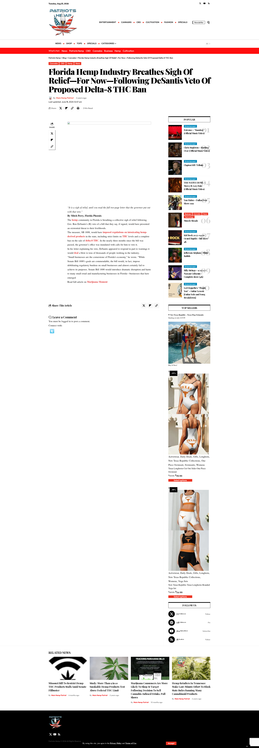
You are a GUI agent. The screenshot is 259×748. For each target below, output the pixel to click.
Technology (189, 217)
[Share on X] (60, 108)
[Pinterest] (189, 622)
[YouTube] (204, 3)
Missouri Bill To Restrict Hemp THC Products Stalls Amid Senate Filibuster (67, 687)
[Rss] (208, 3)
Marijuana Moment (97, 282)
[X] (200, 3)
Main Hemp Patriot (65, 98)
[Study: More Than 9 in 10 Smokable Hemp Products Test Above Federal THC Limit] (109, 668)
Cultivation (128, 50)
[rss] (189, 639)
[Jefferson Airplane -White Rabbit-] (175, 255)
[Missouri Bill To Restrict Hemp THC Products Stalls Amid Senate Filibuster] (68, 668)
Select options (180, 480)
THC (125, 236)
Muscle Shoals (191, 220)
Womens (200, 464)
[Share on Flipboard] (66, 108)
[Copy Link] (72, 108)
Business (108, 50)
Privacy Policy (116, 743)
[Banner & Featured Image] (189, 342)
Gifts (195, 456)
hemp (75, 220)
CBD (88, 50)
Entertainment (190, 126)
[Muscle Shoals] (175, 220)
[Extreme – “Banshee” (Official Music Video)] (175, 132)
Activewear (173, 456)
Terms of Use (130, 743)
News (64, 50)
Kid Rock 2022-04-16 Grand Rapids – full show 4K (196, 238)
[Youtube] (189, 631)
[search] (208, 22)
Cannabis (97, 50)
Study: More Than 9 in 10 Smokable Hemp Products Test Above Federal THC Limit (107, 687)
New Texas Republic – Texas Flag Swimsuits (187, 314)
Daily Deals (186, 456)
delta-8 (89, 240)
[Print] (78, 108)
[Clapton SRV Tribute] (175, 167)
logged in (66, 321)
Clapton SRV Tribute (193, 165)
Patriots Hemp (76, 50)
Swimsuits (190, 464)
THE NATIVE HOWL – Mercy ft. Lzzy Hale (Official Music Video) (194, 186)
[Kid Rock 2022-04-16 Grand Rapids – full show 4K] (175, 237)
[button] (52, 330)
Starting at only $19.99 (186, 316)
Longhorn (204, 456)
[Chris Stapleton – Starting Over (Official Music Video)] (175, 150)
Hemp (118, 50)
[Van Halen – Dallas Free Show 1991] (175, 202)
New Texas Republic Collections (184, 460)
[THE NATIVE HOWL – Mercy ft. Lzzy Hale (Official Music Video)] (175, 185)
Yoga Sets (183, 581)
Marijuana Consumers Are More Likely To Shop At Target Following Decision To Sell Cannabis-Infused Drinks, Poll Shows (149, 690)
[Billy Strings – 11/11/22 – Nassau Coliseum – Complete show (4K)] (175, 272)
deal (76, 253)
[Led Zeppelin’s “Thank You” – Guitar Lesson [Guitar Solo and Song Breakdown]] (175, 290)
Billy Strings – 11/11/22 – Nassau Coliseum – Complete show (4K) (195, 273)
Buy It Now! (172, 365)
